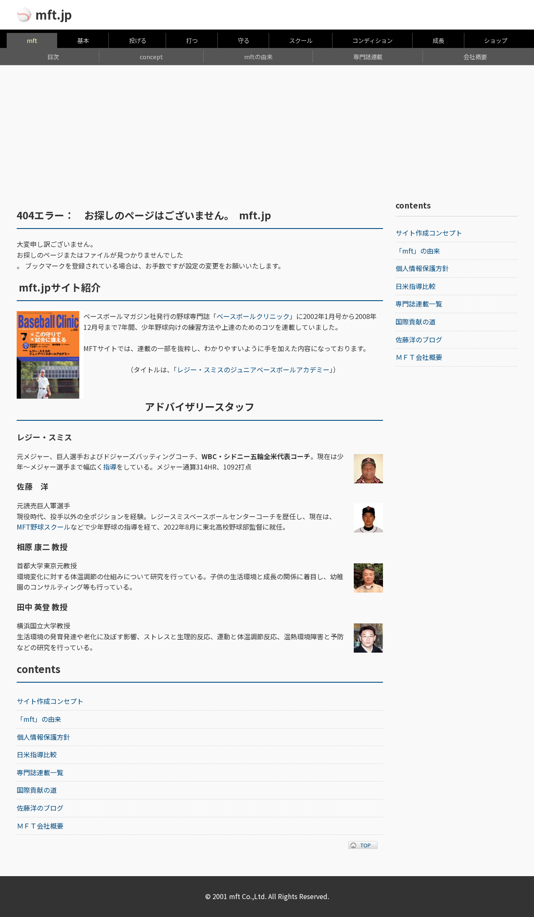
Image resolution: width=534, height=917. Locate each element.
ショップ (495, 40)
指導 (109, 467)
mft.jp (53, 14)
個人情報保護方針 (43, 737)
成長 (438, 40)
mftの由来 (258, 56)
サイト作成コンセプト (50, 701)
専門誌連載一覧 (40, 772)
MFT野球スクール (44, 527)
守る (243, 40)
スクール (300, 40)
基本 (83, 40)
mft (32, 40)
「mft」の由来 (39, 719)
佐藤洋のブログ (40, 808)
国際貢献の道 (37, 790)
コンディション (372, 40)
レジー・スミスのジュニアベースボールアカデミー (253, 369)
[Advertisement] (267, 128)
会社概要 (475, 56)
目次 (53, 56)
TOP (371, 845)
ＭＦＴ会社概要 (40, 826)
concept (151, 56)
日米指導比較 (37, 754)
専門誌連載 (368, 56)
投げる (137, 40)
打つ (192, 40)
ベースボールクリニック (253, 316)
